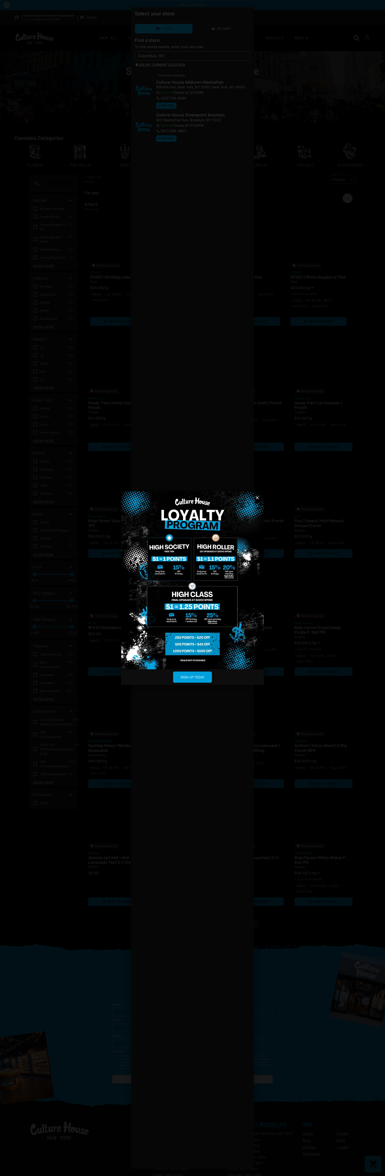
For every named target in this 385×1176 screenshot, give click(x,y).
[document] (192, 588)
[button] (257, 498)
